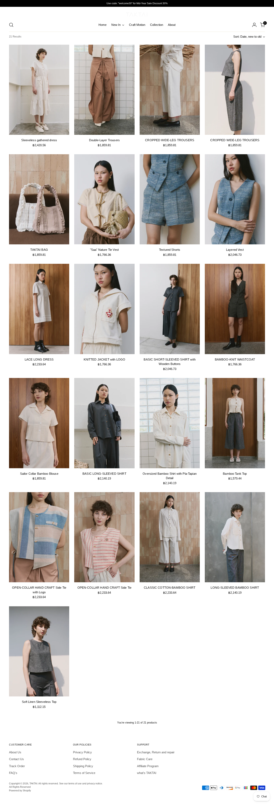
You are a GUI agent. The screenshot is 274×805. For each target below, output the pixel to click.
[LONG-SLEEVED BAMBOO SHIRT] (235, 537)
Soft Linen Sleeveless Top (39, 701)
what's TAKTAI (146, 773)
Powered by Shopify (20, 790)
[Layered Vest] (235, 199)
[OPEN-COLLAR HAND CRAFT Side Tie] (104, 537)
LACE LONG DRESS (39, 359)
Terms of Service (84, 773)
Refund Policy (82, 759)
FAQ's (13, 773)
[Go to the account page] (254, 25)
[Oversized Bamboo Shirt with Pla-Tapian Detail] (170, 423)
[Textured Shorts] (170, 199)
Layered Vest (235, 249)
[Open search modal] (11, 25)
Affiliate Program (148, 766)
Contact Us (16, 759)
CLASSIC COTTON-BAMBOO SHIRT (169, 587)
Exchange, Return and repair (156, 752)
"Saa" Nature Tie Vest (104, 249)
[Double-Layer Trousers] (104, 90)
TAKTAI (33, 783)
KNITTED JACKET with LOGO (104, 359)
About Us (15, 752)
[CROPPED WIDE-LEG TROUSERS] (170, 90)
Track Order (17, 766)
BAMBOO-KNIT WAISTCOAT (235, 359)
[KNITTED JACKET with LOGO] (104, 309)
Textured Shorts (169, 249)
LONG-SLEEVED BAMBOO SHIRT (235, 587)
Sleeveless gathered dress (39, 140)
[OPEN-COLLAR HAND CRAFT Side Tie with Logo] (39, 537)
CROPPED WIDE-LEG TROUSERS (169, 140)
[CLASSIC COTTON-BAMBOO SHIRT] (170, 537)
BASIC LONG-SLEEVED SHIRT (104, 473)
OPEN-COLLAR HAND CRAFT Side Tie (104, 587)
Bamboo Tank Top (235, 473)
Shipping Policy (83, 766)
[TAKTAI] (137, 13)
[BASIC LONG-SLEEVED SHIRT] (104, 423)
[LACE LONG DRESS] (39, 309)
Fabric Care (144, 759)
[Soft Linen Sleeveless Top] (39, 651)
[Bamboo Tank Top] (235, 423)
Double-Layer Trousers (104, 140)
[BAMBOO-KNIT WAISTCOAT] (235, 309)
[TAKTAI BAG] (39, 199)
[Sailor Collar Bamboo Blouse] (39, 423)
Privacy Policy (82, 752)
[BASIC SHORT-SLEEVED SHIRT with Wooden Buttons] (170, 309)
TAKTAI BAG (39, 249)
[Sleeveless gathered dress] (39, 90)
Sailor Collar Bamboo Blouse (39, 473)
